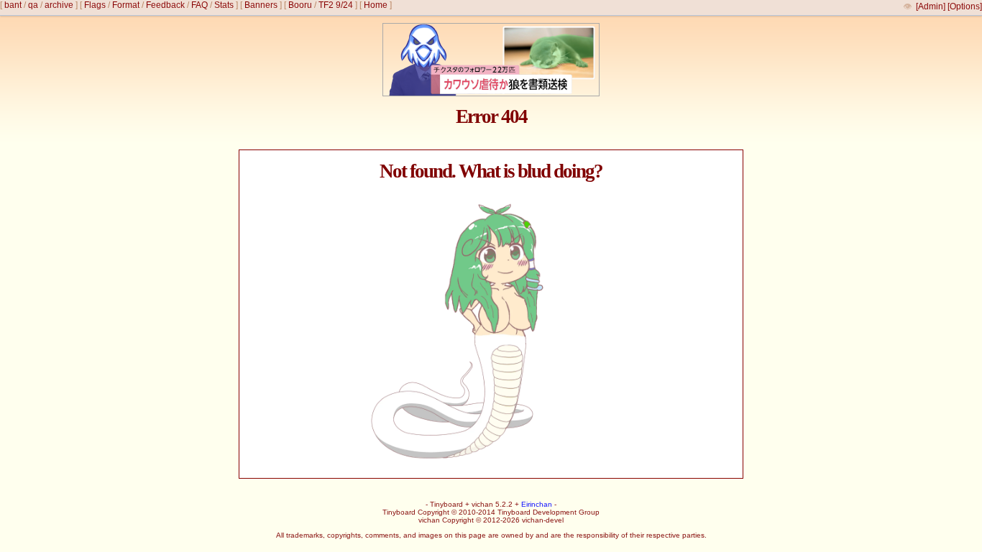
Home (375, 5)
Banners (260, 5)
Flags (95, 5)
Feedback (165, 5)
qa (33, 5)
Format (125, 5)
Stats (224, 5)
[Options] (964, 6)
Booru (300, 5)
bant (13, 5)
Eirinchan (536, 504)
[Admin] (930, 6)
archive (59, 5)
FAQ (199, 5)
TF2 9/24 (335, 5)
